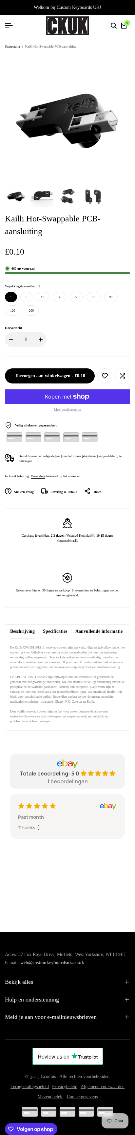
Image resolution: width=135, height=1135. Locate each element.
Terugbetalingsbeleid (29, 1086)
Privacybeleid (64, 1086)
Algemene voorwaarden (103, 1086)
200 (31, 310)
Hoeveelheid (13, 328)
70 (93, 297)
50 (76, 297)
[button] (104, 375)
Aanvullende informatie (99, 631)
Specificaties (55, 631)
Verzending (38, 476)
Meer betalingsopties (67, 409)
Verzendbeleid (51, 1096)
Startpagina (12, 46)
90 (110, 297)
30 (59, 297)
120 (12, 310)
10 (42, 297)
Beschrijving (22, 631)
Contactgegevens (82, 1096)
